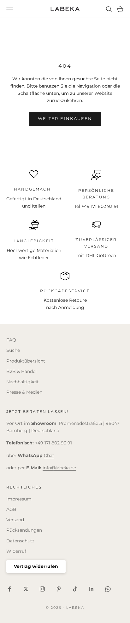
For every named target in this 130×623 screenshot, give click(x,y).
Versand (15, 520)
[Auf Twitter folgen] (26, 589)
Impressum (19, 499)
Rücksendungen (24, 530)
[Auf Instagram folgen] (42, 589)
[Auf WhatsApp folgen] (108, 589)
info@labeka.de (59, 468)
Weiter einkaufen (65, 118)
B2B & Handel (21, 371)
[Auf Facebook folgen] (9, 589)
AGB (11, 509)
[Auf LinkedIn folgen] (91, 589)
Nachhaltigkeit (22, 382)
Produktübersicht (25, 361)
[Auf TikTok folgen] (75, 589)
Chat (49, 455)
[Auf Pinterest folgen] (59, 589)
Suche (13, 350)
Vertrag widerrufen (36, 566)
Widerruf (16, 551)
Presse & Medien (24, 392)
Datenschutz (20, 541)
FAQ (11, 340)
